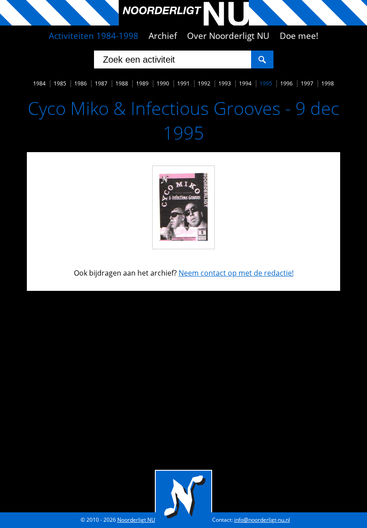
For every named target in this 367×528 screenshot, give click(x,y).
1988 (121, 83)
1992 (204, 83)
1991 (183, 83)
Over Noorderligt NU (228, 36)
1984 (39, 83)
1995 (266, 83)
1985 (60, 83)
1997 (307, 83)
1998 (327, 83)
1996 (286, 83)
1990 (163, 83)
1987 (101, 83)
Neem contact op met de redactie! (236, 273)
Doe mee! (299, 36)
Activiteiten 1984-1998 (93, 36)
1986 (80, 83)
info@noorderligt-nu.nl (262, 520)
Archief (163, 36)
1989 (142, 83)
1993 (224, 83)
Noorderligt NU (136, 520)
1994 (245, 83)
